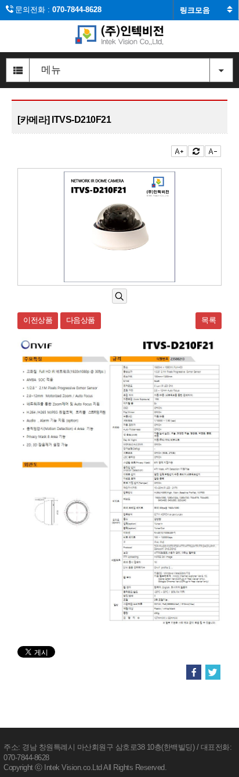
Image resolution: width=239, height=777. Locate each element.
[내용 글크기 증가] (179, 151)
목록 (208, 320)
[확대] (119, 296)
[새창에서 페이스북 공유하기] (193, 672)
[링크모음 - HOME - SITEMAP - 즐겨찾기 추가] (206, 10)
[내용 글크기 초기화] (196, 151)
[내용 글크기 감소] (213, 151)
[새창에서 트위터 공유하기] (213, 672)
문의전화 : (58, 9)
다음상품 (80, 320)
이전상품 (37, 320)
